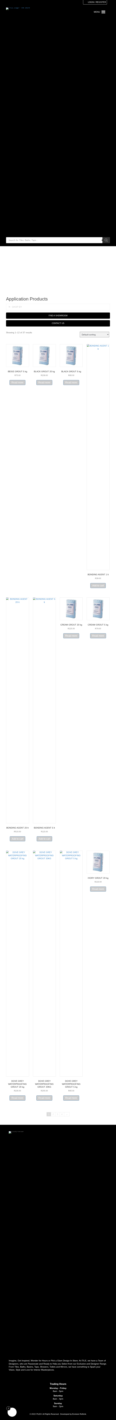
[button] (9, 307)
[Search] (106, 240)
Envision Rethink (79, 1414)
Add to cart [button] (98, 585)
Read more (17, 382)
